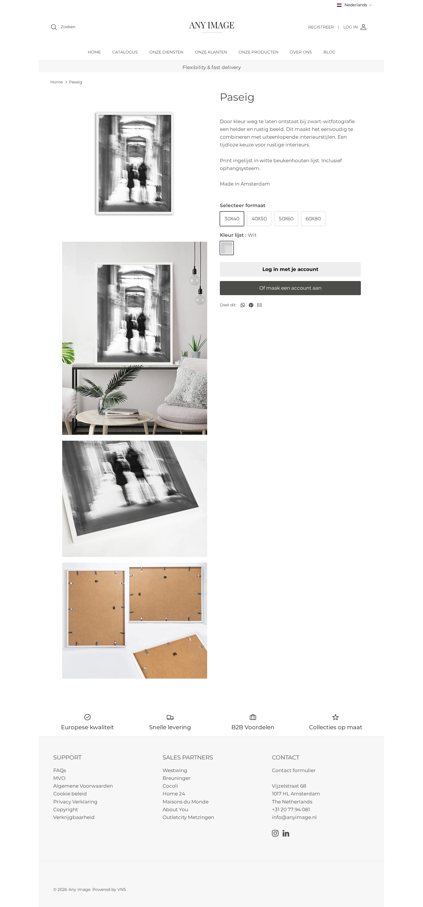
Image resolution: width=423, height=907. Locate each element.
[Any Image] (211, 27)
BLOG (329, 52)
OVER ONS (301, 52)
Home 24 (174, 794)
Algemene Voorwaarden (83, 786)
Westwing (175, 770)
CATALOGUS (125, 52)
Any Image (79, 889)
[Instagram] (275, 833)
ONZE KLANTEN (211, 52)
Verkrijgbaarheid (74, 817)
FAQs (59, 770)
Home (56, 82)
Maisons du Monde (186, 802)
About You (175, 809)
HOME (94, 52)
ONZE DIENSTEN (166, 52)
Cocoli (170, 786)
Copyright (65, 809)
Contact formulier (294, 770)
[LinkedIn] (286, 833)
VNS (121, 889)
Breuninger (176, 778)
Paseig (75, 82)
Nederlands (355, 4)
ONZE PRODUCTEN (258, 52)
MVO (59, 778)
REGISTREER (323, 27)
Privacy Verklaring (75, 802)
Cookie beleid (70, 794)
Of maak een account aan (290, 288)
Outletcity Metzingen (188, 817)
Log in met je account (290, 269)
